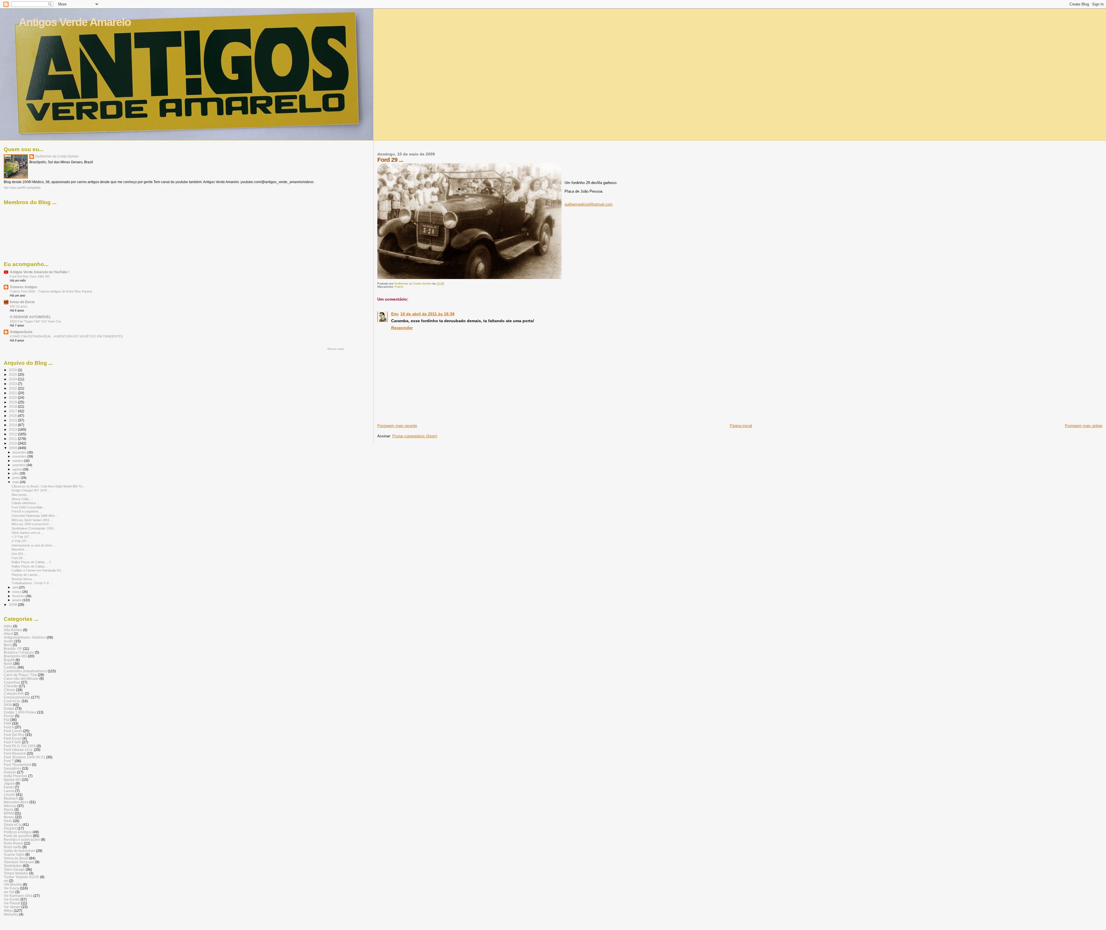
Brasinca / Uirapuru (19, 652)
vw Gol (9, 892)
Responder (402, 327)
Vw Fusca (11, 888)
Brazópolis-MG (15, 656)
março (17, 591)
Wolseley (11, 914)
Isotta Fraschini (15, 776)
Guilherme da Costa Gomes (57, 156)
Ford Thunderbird (17, 764)
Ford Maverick (15, 753)
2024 (13, 379)
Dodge (9, 708)
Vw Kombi (12, 899)
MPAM (9, 813)
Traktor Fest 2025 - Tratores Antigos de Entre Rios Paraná (51, 291)
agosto (17, 469)
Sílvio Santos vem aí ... (27, 532)
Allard (8, 633)
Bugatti (9, 660)
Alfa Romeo (13, 630)
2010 (13, 443)
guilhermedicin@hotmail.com (589, 204)
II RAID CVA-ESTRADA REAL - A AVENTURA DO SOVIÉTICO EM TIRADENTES (66, 336)
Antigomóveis (21, 332)
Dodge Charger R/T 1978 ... (31, 490)
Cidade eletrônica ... (25, 503)
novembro (19, 456)
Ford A (399, 286)
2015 (13, 420)
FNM (7, 723)
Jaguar (9, 783)
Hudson (10, 772)
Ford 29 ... (19, 558)
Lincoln (9, 794)
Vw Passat (12, 903)
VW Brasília (13, 884)
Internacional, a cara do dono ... (34, 545)
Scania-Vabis (14, 854)
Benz (8, 645)
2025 (13, 374)
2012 (13, 434)
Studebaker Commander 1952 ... (34, 528)
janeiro (17, 600)
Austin (9, 641)
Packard (10, 828)
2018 (13, 406)
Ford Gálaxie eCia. (18, 749)
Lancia (9, 791)
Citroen (9, 690)
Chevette (11, 686)
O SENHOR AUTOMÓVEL (30, 317)
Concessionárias (17, 697)
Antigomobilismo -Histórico (25, 637)
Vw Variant (12, 907)
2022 (13, 388)
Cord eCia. (12, 701)
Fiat (7, 720)
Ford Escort (13, 738)
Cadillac (10, 667)
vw (6, 880)
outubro (18, 460)
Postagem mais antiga (1083, 426)
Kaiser (9, 787)
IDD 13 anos (18, 306)
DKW (8, 705)
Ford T (9, 761)
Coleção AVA (14, 693)
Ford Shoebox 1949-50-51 (24, 757)
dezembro (19, 452)
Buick (8, 663)
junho (16, 477)
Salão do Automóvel (19, 851)
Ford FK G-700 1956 (20, 746)
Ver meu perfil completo (22, 188)
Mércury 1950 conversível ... (32, 524)
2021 (13, 393)
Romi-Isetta (13, 847)
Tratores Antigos (23, 287)
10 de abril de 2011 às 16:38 (427, 314)
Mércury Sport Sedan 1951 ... (32, 520)
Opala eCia (13, 824)
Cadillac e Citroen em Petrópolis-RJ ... (38, 570)
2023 (13, 384)
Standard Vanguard (19, 862)
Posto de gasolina (18, 836)
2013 (13, 429)
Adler (8, 626)
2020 (13, 397)
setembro (19, 465)
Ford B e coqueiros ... (27, 511)
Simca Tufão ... (22, 499)
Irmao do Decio (22, 302)
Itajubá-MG (12, 779)
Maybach (11, 798)
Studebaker (13, 866)
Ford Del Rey (14, 735)
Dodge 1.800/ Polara (20, 712)
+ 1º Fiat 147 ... (22, 536)
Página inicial (741, 426)
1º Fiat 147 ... (21, 541)
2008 (13, 604)
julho (16, 473)
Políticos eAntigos (18, 832)
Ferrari (9, 716)
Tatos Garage (14, 869)
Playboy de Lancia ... (26, 574)
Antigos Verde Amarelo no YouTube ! (39, 272)
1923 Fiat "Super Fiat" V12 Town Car (35, 321)
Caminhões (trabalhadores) (25, 671)
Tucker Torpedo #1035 (21, 877)
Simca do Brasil (16, 858)
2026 (13, 370)
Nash (8, 821)
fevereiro (19, 596)
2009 (13, 448)
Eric (395, 314)
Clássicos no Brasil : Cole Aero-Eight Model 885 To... (48, 486)
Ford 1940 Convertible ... (29, 507)
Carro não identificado (21, 678)
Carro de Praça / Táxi (20, 675)
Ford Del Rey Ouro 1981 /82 (30, 276)
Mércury (10, 806)
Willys (8, 910)
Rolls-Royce (13, 843)
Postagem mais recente (397, 426)
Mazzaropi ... (21, 494)
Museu (9, 817)
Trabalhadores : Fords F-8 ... (32, 583)
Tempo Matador (16, 873)
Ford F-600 (12, 742)
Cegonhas (12, 682)
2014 (13, 425)
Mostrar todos (335, 349)
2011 (13, 439)
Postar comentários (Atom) (414, 436)
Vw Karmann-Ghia (18, 895)
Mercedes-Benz (16, 802)
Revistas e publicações (22, 839)
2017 (13, 411)
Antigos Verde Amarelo (75, 22)
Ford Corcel (13, 731)
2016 (13, 415)
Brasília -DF (13, 648)
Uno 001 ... (19, 553)
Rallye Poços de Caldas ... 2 (31, 562)
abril (15, 587)
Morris (9, 809)
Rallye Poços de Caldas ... (30, 566)
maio (16, 482)
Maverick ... (20, 549)
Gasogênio (12, 768)
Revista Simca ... (23, 579)
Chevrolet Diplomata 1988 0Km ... (35, 515)
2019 (13, 402)
